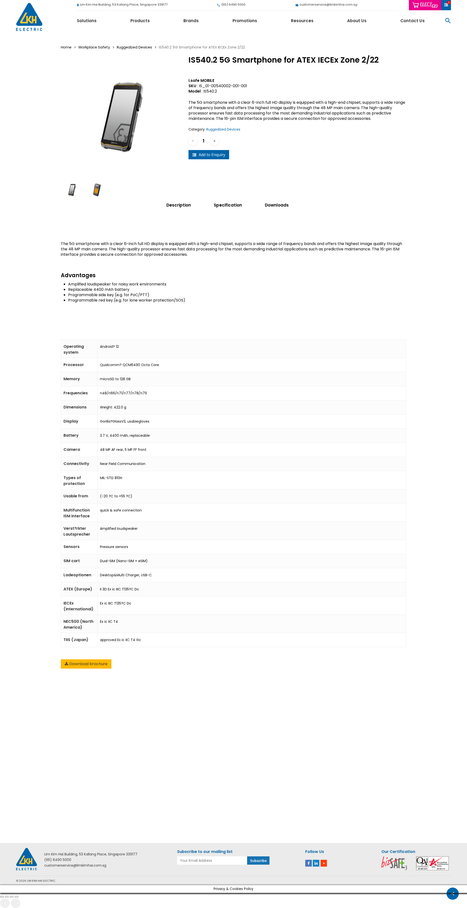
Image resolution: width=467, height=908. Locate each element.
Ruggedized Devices (134, 47)
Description (178, 205)
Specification (228, 205)
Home (66, 47)
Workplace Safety (94, 47)
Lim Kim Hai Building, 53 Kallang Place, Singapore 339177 (90, 854)
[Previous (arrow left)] (5, 903)
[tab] (185, 205)
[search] (448, 20)
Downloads (277, 205)
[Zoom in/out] (2, 897)
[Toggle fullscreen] (7, 897)
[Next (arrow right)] (15, 903)
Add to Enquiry (212, 154)
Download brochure (88, 664)
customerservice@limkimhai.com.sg (75, 865)
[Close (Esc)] (16, 897)
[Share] (12, 897)
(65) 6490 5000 (57, 860)
